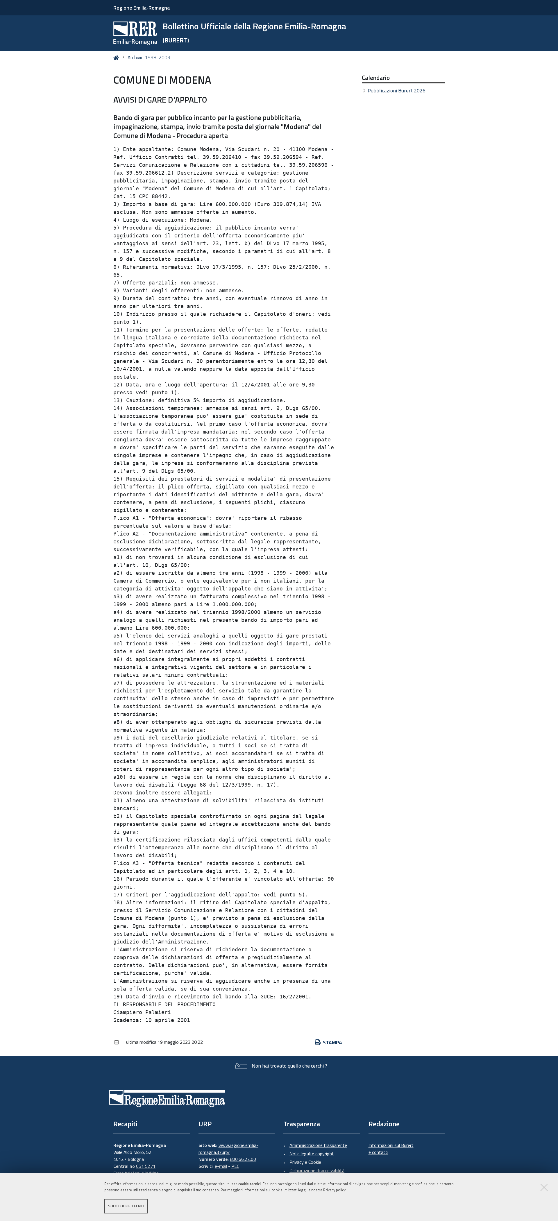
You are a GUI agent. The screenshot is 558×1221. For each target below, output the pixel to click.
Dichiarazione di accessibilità (316, 1170)
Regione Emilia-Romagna (141, 8)
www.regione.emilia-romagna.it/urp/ (228, 1149)
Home (117, 57)
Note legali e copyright (311, 1153)
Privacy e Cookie (305, 1162)
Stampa (332, 1042)
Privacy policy (334, 1190)
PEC (235, 1166)
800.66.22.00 (243, 1159)
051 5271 (145, 1166)
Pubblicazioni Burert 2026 (396, 90)
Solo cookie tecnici (126, 1206)
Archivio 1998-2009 (149, 57)
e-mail (221, 1166)
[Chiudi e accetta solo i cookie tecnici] (544, 1187)
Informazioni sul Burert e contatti (391, 1149)
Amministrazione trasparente (318, 1145)
